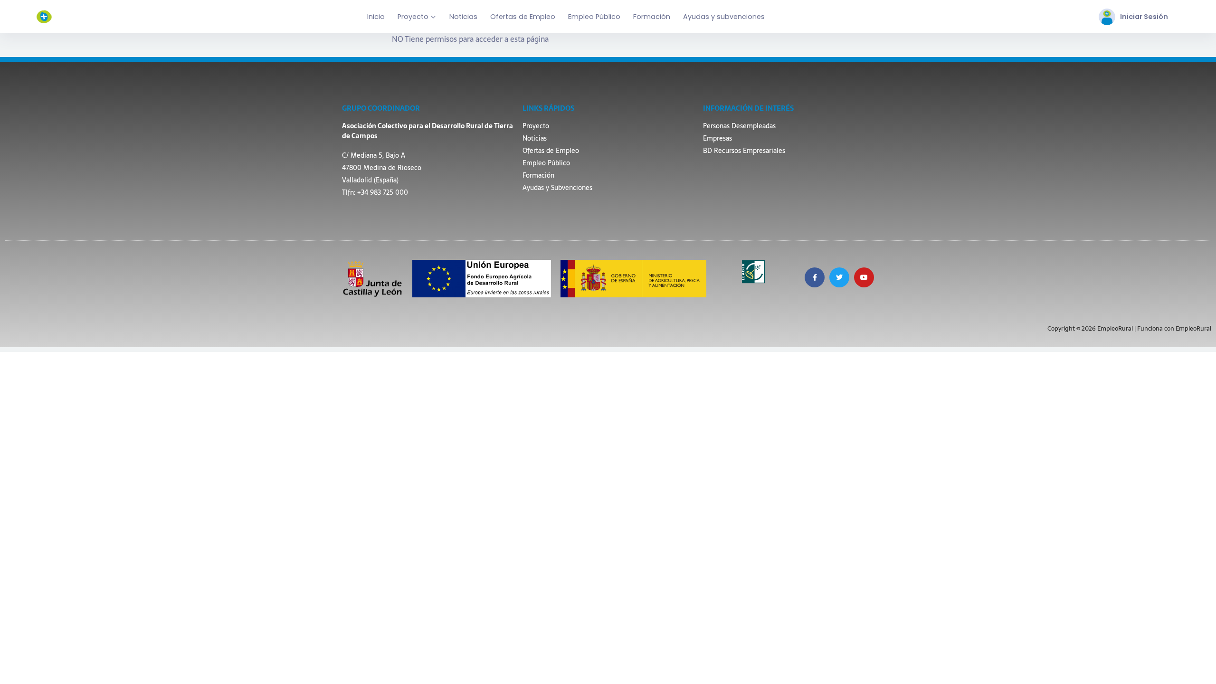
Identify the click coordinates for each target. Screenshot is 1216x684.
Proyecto (413, 16)
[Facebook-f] (815, 277)
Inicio (376, 16)
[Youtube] (864, 277)
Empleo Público (594, 16)
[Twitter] (839, 277)
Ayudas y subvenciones (724, 16)
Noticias (463, 16)
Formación (651, 16)
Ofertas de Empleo (522, 16)
